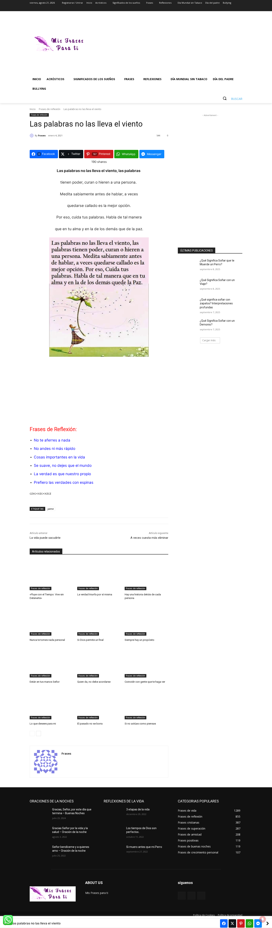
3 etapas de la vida (138, 809)
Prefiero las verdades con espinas (63, 482)
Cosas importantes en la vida (59, 457)
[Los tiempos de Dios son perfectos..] (113, 833)
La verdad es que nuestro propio (62, 474)
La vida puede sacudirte (45, 538)
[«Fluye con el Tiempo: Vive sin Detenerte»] (51, 575)
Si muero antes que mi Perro (144, 846)
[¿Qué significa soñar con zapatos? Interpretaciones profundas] (187, 304)
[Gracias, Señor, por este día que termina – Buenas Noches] (39, 814)
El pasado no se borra (90, 723)
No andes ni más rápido (54, 448)
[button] (231, 98)
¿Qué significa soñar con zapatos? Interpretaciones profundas (216, 303)
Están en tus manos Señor (45, 681)
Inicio (33, 109)
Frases (42, 135)
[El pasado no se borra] (99, 704)
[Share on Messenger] (258, 923)
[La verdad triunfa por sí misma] (99, 575)
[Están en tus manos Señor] (51, 662)
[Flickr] (191, 895)
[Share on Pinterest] (241, 923)
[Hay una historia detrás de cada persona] (146, 575)
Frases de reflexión (49, 109)
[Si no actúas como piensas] (146, 704)
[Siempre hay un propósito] (146, 620)
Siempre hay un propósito (139, 639)
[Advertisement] (167, 45)
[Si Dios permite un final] (99, 620)
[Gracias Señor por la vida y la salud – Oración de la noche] (39, 833)
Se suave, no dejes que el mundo (63, 465)
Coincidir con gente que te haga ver (145, 681)
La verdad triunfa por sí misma (94, 594)
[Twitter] (229, 8)
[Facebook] (218, 8)
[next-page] (38, 733)
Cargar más (208, 340)
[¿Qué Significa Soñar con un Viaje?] (187, 285)
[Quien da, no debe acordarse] (99, 662)
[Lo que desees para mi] (51, 704)
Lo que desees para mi (43, 723)
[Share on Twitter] (232, 923)
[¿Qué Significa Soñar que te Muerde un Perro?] (187, 265)
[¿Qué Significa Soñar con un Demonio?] (187, 325)
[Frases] (32, 136)
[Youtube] (240, 8)
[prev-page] (32, 733)
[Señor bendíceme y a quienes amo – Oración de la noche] (39, 852)
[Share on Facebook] (224, 923)
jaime (51, 508)
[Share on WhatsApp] (249, 923)
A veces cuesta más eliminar (149, 538)
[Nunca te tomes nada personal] (51, 620)
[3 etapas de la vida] (113, 814)
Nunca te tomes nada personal (47, 639)
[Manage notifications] (262, 919)
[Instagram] (223, 8)
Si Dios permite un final (90, 639)
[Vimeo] (234, 8)
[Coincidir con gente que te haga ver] (146, 662)
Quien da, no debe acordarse (94, 681)
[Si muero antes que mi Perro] (113, 852)
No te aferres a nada (52, 440)
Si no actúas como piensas (140, 723)
